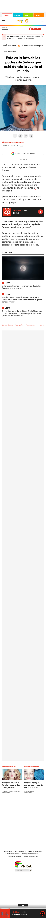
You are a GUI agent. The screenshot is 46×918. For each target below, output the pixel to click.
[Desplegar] (23, 905)
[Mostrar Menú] (3, 21)
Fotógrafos (19, 325)
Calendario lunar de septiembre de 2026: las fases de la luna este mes (21, 287)
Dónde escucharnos (31, 856)
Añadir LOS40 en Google (25, 153)
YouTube (18, 802)
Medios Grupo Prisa (23, 870)
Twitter (20, 136)
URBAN (37, 15)
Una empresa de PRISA (23, 864)
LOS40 (6, 15)
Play (43, 913)
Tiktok (13, 802)
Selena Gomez (7, 325)
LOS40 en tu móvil (14, 856)
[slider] (23, 908)
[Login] (42, 21)
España (5, 29)
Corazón (12, 52)
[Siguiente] (42, 45)
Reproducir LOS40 (40, 211)
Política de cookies (13, 854)
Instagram (8, 802)
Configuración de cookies (30, 854)
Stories (38, 802)
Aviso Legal (8, 851)
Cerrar (42, 36)
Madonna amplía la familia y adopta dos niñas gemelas (11, 784)
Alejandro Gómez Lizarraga (13, 142)
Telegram (31, 136)
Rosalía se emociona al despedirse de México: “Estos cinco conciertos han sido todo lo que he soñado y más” (22, 299)
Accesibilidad (19, 851)
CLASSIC (17, 15)
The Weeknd (30, 325)
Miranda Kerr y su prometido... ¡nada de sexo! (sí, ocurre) (33, 784)
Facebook (15, 136)
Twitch (33, 802)
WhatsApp (26, 136)
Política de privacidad (34, 851)
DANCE (27, 15)
